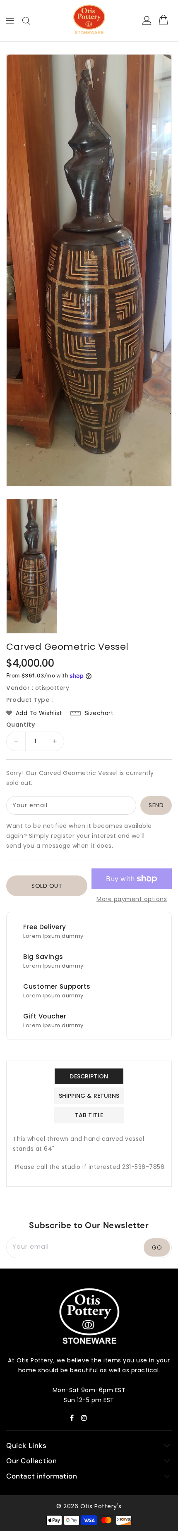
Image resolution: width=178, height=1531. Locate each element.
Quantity (20, 724)
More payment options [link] (131, 899)
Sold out (46, 886)
